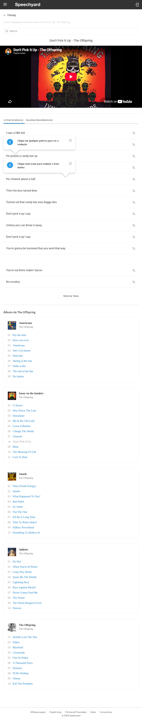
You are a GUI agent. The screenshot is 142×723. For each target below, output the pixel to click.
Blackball (18, 647)
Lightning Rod (21, 582)
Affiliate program (38, 712)
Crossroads (19, 652)
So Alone (18, 506)
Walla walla (19, 366)
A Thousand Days (23, 662)
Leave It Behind (21, 426)
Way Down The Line (24, 410)
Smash (16, 491)
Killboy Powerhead (23, 527)
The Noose (19, 597)
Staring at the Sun (22, 360)
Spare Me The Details (25, 577)
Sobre (93, 712)
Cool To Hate (19, 457)
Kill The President (23, 683)
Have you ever (21, 340)
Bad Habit (18, 501)
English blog (55, 712)
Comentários (106, 712)
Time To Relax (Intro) (25, 522)
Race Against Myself (24, 587)
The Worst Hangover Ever (27, 602)
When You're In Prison (25, 566)
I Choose (18, 405)
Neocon (17, 608)
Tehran (16, 678)
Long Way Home (22, 571)
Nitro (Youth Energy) (24, 486)
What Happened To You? (26, 496)
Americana (19, 345)
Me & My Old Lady (24, 420)
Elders (16, 642)
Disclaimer (18, 415)
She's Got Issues (21, 350)
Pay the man (19, 335)
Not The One (20, 511)
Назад (11, 15)
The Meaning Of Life (24, 451)
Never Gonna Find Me (25, 592)
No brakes (18, 376)
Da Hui (17, 561)
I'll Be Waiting (20, 673)
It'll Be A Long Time (24, 517)
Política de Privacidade (75, 712)
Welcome (18, 355)
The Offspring (26, 327)
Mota (15, 446)
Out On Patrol (20, 657)
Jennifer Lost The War (25, 637)
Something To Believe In (26, 532)
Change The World (23, 431)
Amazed (17, 436)
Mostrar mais (71, 296)
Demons (17, 668)
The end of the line (23, 371)
